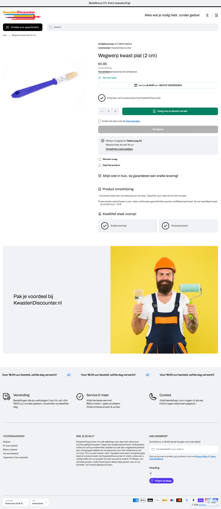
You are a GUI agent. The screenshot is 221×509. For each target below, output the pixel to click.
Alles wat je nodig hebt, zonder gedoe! (172, 15)
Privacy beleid (10, 445)
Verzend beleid (10, 453)
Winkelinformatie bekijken (119, 149)
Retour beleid (10, 449)
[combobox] (132, 27)
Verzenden (103, 71)
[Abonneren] (214, 449)
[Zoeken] (49, 27)
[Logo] (22, 15)
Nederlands (37, 503)
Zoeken (7, 441)
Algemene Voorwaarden (15, 457)
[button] (216, 15)
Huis (5, 35)
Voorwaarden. (133, 121)
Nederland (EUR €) (14, 503)
